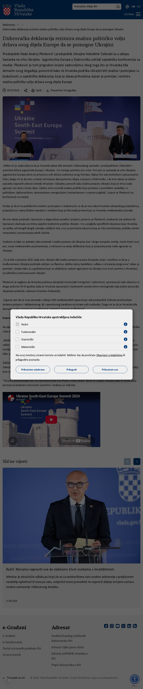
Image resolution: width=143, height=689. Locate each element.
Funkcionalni (28, 331)
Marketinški (28, 346)
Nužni (24, 324)
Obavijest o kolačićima (109, 355)
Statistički (27, 339)
